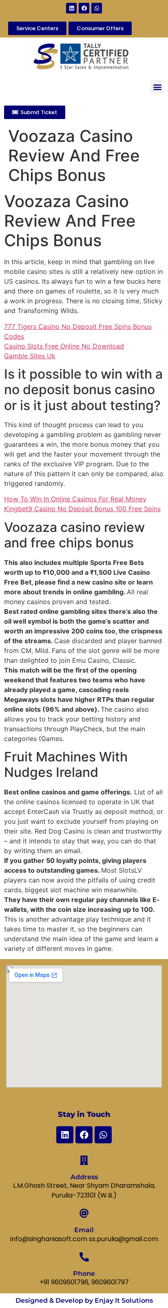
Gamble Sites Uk (29, 356)
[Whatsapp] (96, 8)
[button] (157, 86)
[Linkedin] (71, 8)
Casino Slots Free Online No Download (64, 346)
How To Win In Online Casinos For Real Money (75, 499)
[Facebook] (84, 8)
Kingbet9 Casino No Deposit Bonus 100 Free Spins (82, 509)
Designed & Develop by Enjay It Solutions (84, 1300)
